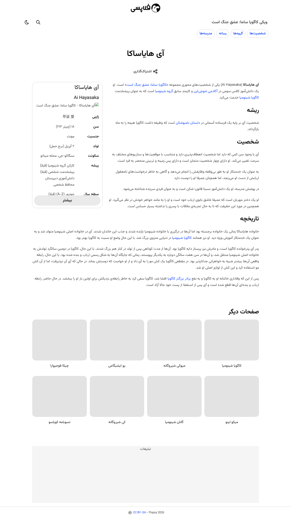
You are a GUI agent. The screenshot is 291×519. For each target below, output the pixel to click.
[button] (38, 22)
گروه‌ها (238, 33)
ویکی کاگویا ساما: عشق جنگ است (239, 22)
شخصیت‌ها (258, 33)
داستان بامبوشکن (188, 123)
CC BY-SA (139, 512)
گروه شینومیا (164, 91)
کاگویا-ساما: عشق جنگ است (146, 85)
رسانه (222, 33)
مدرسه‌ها (206, 33)
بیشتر (67, 200)
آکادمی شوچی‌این (206, 91)
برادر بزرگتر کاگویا (179, 278)
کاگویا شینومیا (249, 97)
